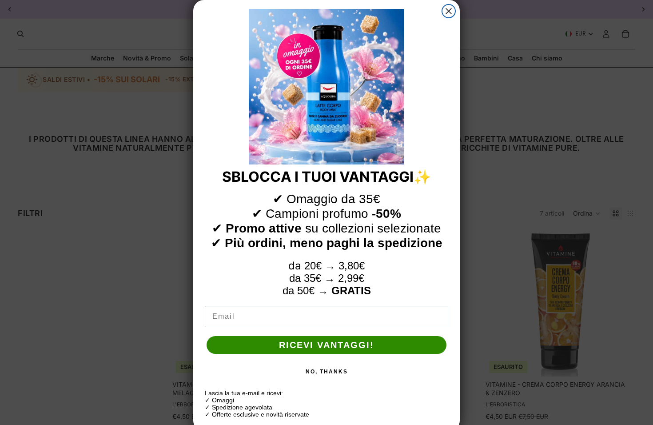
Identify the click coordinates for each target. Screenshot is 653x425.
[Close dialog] (448, 11)
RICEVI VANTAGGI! (326, 345)
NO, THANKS (327, 372)
